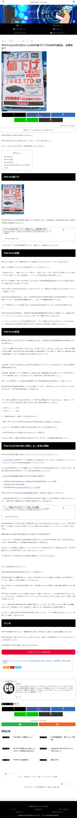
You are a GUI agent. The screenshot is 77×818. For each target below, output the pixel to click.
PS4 (17, 704)
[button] (51, 120)
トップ (13, 809)
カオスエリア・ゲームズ (38, 2)
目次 (14, 153)
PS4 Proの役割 (8, 159)
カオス (18, 683)
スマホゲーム (38, 809)
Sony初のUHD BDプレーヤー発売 (27, 487)
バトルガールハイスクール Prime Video (38, 652)
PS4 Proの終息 (8, 162)
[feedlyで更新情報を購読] (16, 697)
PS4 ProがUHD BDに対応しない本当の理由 (17, 165)
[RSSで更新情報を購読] (19, 697)
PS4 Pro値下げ (8, 157)
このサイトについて (57, 812)
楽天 (12, 667)
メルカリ (18, 667)
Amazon (6, 667)
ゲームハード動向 (8, 704)
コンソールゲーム (63, 809)
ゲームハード (20, 812)
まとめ (6, 168)
